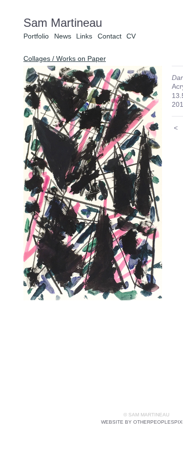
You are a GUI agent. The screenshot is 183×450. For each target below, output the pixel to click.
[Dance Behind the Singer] (92, 183)
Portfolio (36, 36)
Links (84, 36)
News (62, 36)
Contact (110, 36)
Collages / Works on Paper (64, 58)
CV (131, 36)
